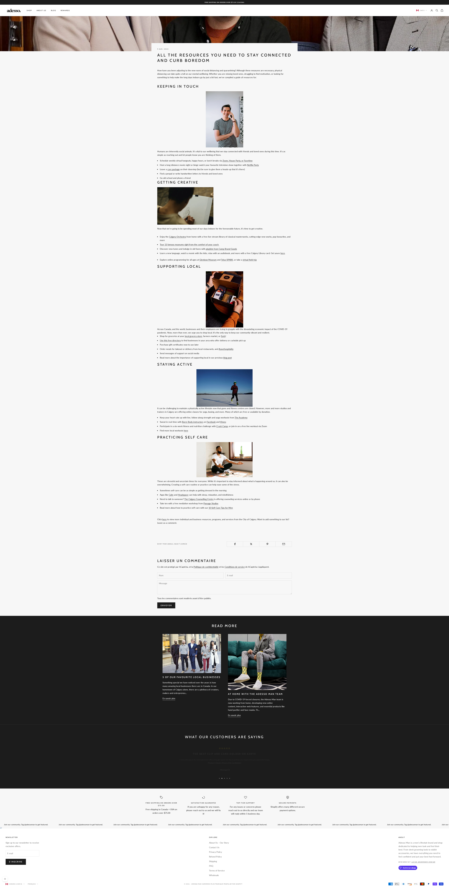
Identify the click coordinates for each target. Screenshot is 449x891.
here (283, 253)
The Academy (241, 417)
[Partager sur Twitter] (251, 544)
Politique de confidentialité (206, 567)
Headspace (183, 494)
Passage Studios (210, 503)
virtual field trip (250, 259)
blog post (227, 357)
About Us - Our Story (219, 842)
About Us (41, 10)
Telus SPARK (227, 259)
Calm (171, 494)
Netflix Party (253, 165)
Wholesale (214, 875)
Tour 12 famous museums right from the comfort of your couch (189, 244)
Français (32, 884)
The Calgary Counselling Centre (199, 499)
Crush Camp (222, 426)
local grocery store (193, 336)
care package (173, 169)
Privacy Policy (215, 852)
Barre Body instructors (192, 422)
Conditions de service (235, 567)
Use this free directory (170, 340)
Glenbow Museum (208, 259)
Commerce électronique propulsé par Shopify (222, 884)
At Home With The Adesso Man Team (255, 694)
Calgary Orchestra (177, 236)
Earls (223, 336)
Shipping (213, 861)
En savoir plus (169, 698)
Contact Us (214, 847)
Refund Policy (215, 856)
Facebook (211, 422)
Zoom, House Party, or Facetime (238, 160)
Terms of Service (217, 870)
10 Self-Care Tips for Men (221, 507)
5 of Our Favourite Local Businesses (192, 677)
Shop (29, 10)
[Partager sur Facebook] (235, 544)
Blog (53, 10)
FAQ (211, 866)
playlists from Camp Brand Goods (221, 249)
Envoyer (166, 605)
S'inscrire (16, 862)
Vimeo (223, 422)
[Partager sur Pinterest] (267, 544)
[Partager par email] (284, 544)
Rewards (65, 10)
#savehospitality (226, 349)
